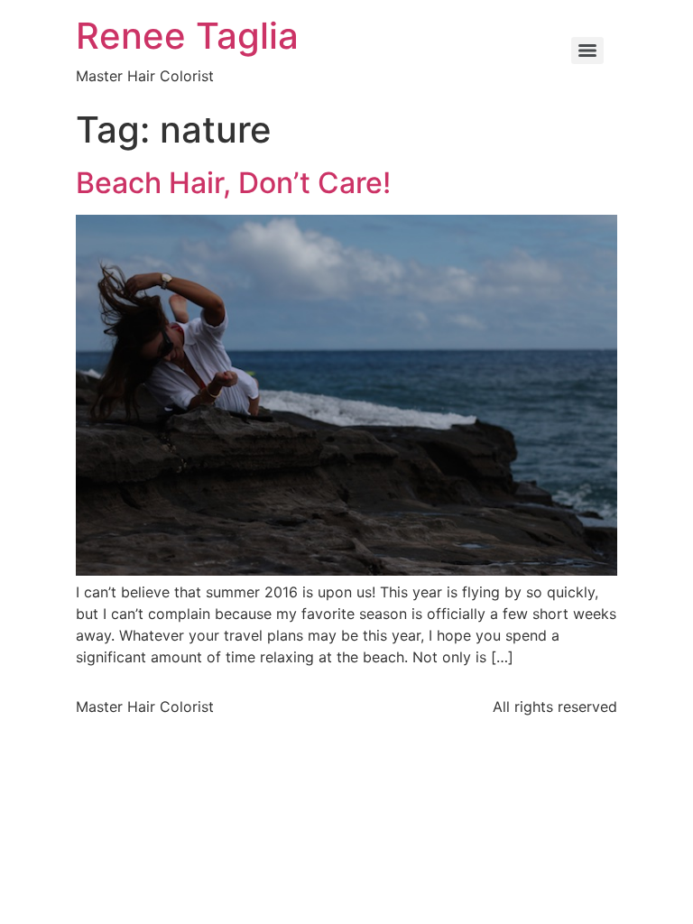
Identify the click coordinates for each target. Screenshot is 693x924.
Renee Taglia (187, 36)
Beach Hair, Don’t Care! (233, 182)
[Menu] (587, 50)
